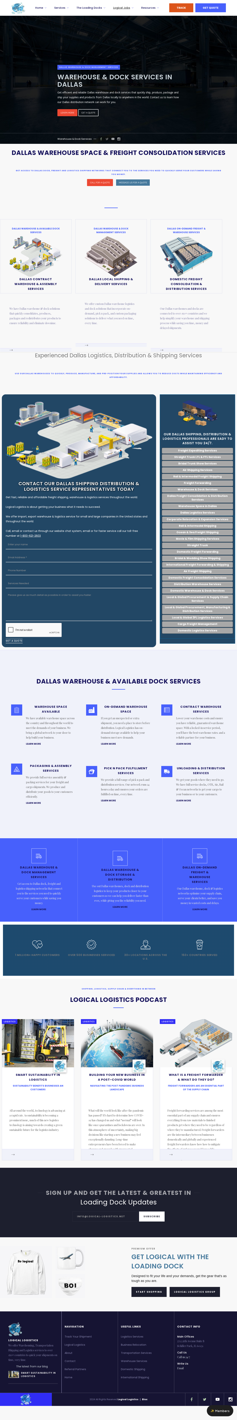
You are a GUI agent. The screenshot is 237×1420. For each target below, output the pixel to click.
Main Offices (185, 1336)
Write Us (182, 1364)
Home (68, 1377)
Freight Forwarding (197, 483)
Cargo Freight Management (197, 624)
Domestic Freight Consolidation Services (197, 578)
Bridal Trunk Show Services (197, 463)
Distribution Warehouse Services (197, 584)
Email (180, 1368)
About (68, 1353)
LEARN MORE (33, 743)
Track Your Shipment (78, 1336)
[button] (41, 8)
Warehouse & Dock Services (74, 139)
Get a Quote (88, 112)
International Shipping (135, 1377)
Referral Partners (75, 1369)
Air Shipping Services (197, 470)
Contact (70, 1361)
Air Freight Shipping (197, 571)
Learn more (67, 112)
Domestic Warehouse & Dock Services (197, 591)
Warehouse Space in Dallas (197, 506)
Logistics (10, 1021)
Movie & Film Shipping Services (197, 539)
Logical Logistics (75, 1345)
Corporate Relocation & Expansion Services (197, 519)
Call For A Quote (100, 182)
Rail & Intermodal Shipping (197, 526)
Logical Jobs (121, 8)
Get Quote (210, 8)
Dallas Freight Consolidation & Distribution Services (197, 498)
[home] (18, 8)
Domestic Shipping (133, 1369)
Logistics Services (132, 1336)
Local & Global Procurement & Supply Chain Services (197, 599)
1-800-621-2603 (30, 536)
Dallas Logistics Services (197, 512)
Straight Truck (197, 545)
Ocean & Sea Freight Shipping (197, 532)
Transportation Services (136, 1353)
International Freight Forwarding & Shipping (197, 565)
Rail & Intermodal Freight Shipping (197, 476)
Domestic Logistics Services (197, 630)
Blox (144, 1399)
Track (181, 8)
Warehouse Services (134, 1361)
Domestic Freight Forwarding (197, 552)
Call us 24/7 (183, 1357)
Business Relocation (133, 1345)
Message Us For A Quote (133, 182)
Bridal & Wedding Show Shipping (197, 558)
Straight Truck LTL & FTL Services (197, 457)
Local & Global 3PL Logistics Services (197, 617)
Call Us (182, 1352)
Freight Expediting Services (197, 450)
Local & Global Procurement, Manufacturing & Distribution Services (197, 609)
